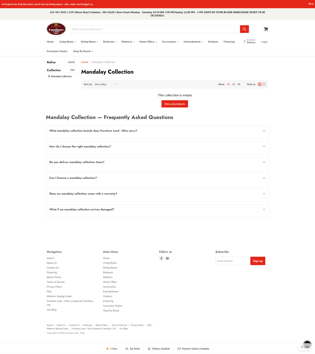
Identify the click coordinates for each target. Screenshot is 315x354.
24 (228, 84)
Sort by (88, 84)
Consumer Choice (57, 51)
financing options (75, 185)
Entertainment (192, 41)
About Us (52, 262)
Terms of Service (56, 281)
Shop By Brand (82, 51)
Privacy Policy (54, 286)
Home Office (147, 41)
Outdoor (213, 41)
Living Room (66, 41)
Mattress (127, 41)
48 (239, 84)
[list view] (264, 84)
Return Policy (54, 277)
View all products (175, 103)
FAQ (49, 291)
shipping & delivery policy (237, 169)
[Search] (244, 29)
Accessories (169, 41)
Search (50, 258)
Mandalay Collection (61, 76)
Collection (54, 70)
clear (72, 70)
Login (264, 41)
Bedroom (109, 41)
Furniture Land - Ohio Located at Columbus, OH (94, 328)
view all (71, 62)
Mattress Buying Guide (59, 296)
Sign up (258, 261)
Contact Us (53, 267)
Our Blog (52, 309)
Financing (229, 41)
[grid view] (259, 84)
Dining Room (88, 41)
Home (50, 41)
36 (233, 84)
